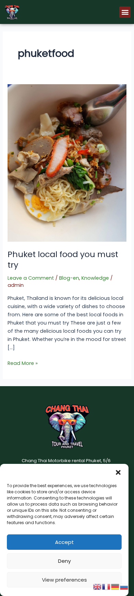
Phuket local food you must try (63, 259)
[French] (106, 586)
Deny (64, 561)
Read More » (23, 363)
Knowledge (95, 278)
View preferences (64, 579)
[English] (97, 586)
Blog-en (69, 278)
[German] (115, 586)
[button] (118, 472)
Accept (64, 542)
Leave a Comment (31, 278)
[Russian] (124, 586)
